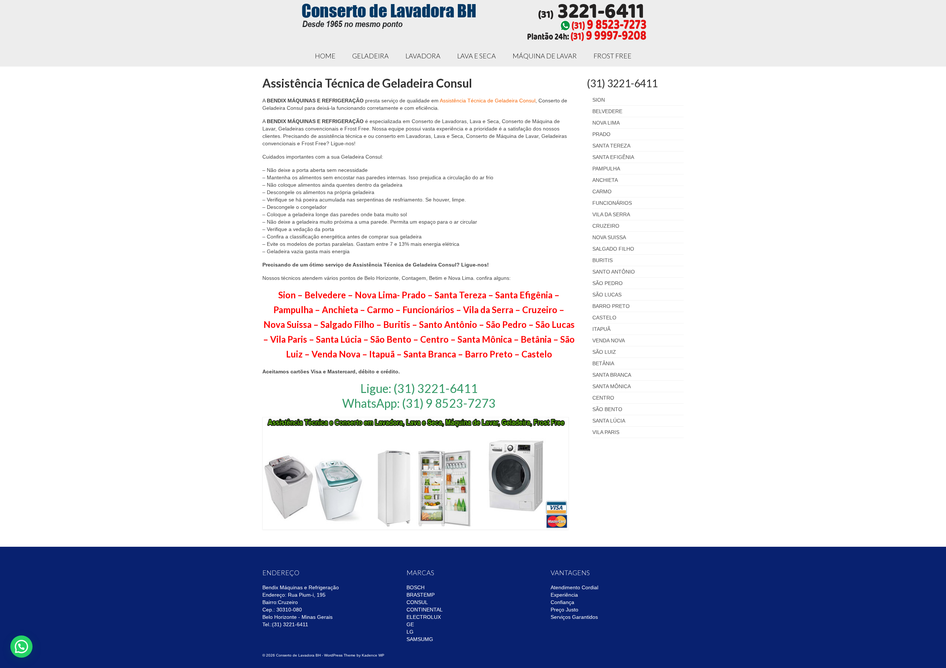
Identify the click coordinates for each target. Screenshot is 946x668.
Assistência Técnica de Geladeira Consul (487, 101)
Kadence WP (373, 655)
